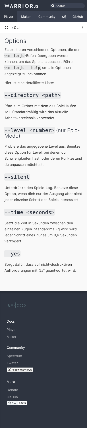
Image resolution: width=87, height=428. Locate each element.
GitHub (77, 16)
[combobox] (67, 5)
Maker (26, 16)
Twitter (12, 363)
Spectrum (14, 356)
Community (47, 16)
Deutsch (64, 16)
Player (8, 16)
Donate (12, 390)
